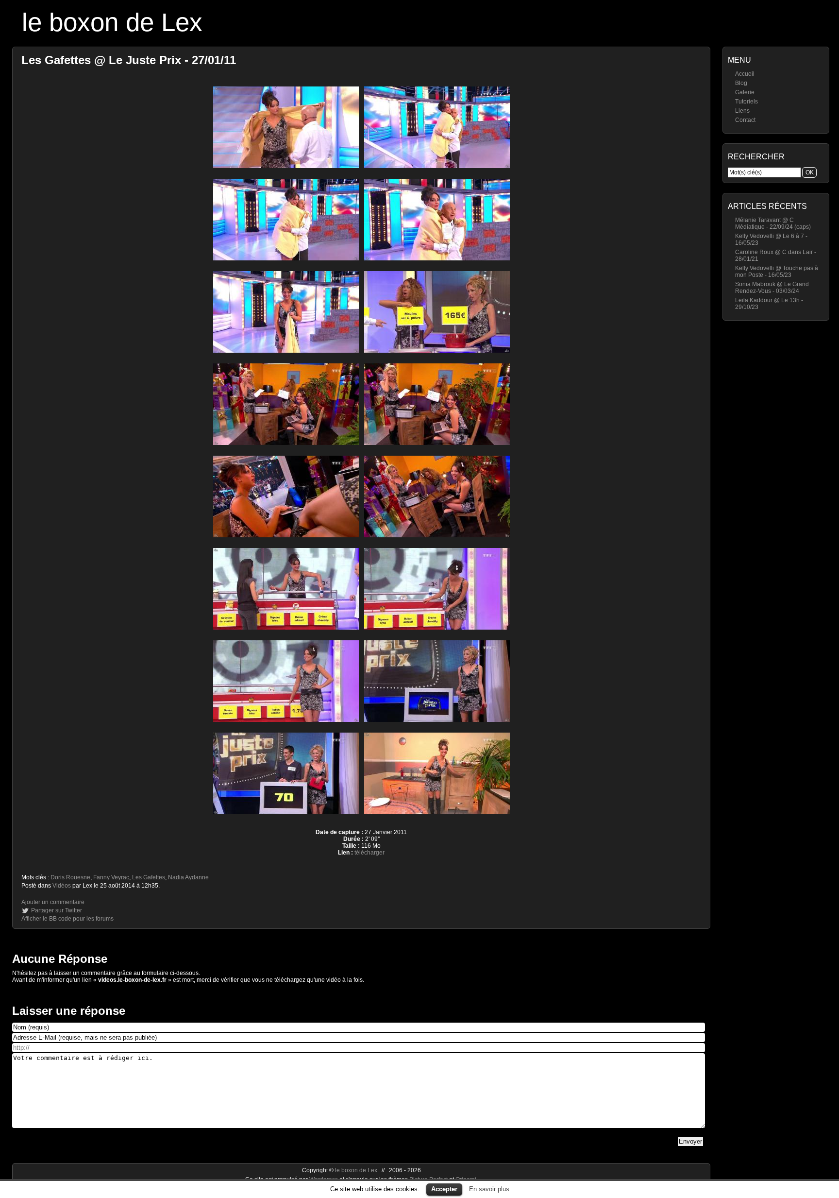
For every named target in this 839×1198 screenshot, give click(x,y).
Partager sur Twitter (56, 910)
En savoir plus (489, 1189)
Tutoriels (746, 101)
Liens (742, 110)
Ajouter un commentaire (52, 902)
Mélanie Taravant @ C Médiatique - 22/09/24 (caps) (773, 223)
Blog (741, 83)
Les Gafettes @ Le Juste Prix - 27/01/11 (128, 60)
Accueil (745, 73)
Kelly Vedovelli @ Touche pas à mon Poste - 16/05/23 (776, 271)
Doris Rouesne (70, 877)
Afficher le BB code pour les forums (67, 918)
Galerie (745, 92)
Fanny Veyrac (111, 877)
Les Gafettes (148, 877)
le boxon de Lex (112, 22)
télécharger (369, 852)
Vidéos (61, 885)
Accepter (444, 1189)
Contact (745, 120)
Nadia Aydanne (188, 877)
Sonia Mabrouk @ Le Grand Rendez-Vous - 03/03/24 (772, 287)
